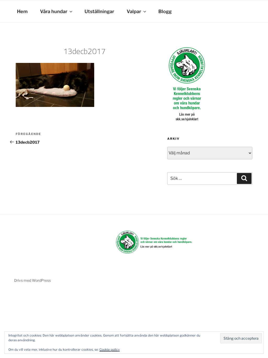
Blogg (165, 11)
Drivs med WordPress (32, 280)
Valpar (134, 11)
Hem (22, 11)
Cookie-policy (109, 349)
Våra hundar (53, 11)
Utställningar (99, 11)
